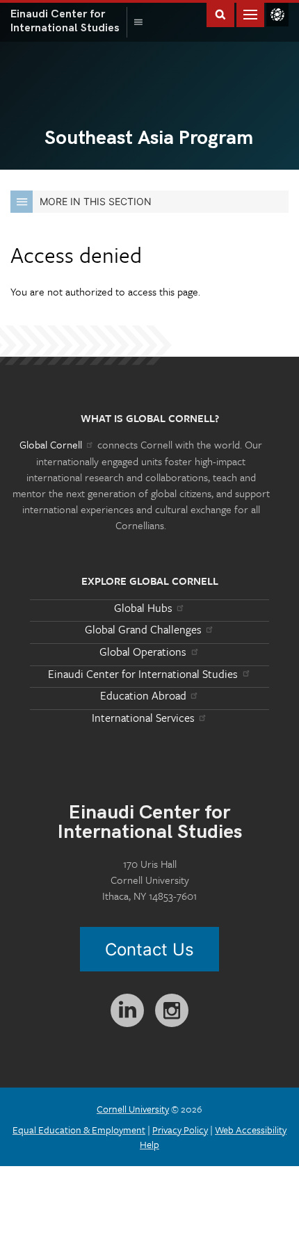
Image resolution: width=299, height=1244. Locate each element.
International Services (143, 717)
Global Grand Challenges (143, 629)
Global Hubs (143, 607)
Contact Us (149, 949)
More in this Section (96, 201)
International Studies (68, 21)
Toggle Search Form (220, 13)
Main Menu (250, 13)
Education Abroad (143, 695)
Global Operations (142, 651)
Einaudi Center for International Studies (143, 673)
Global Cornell (277, 14)
